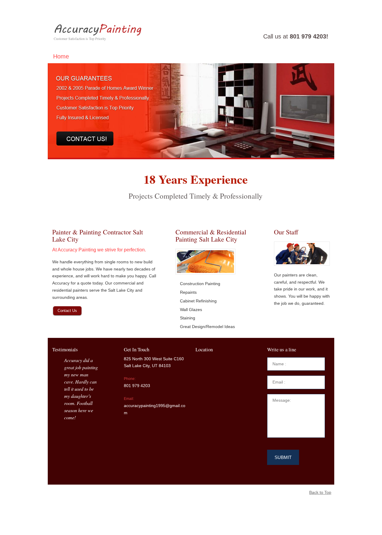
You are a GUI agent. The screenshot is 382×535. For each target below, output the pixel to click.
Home (61, 56)
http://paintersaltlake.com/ (120, 519)
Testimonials (96, 56)
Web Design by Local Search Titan (139, 492)
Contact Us (67, 310)
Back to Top (320, 492)
